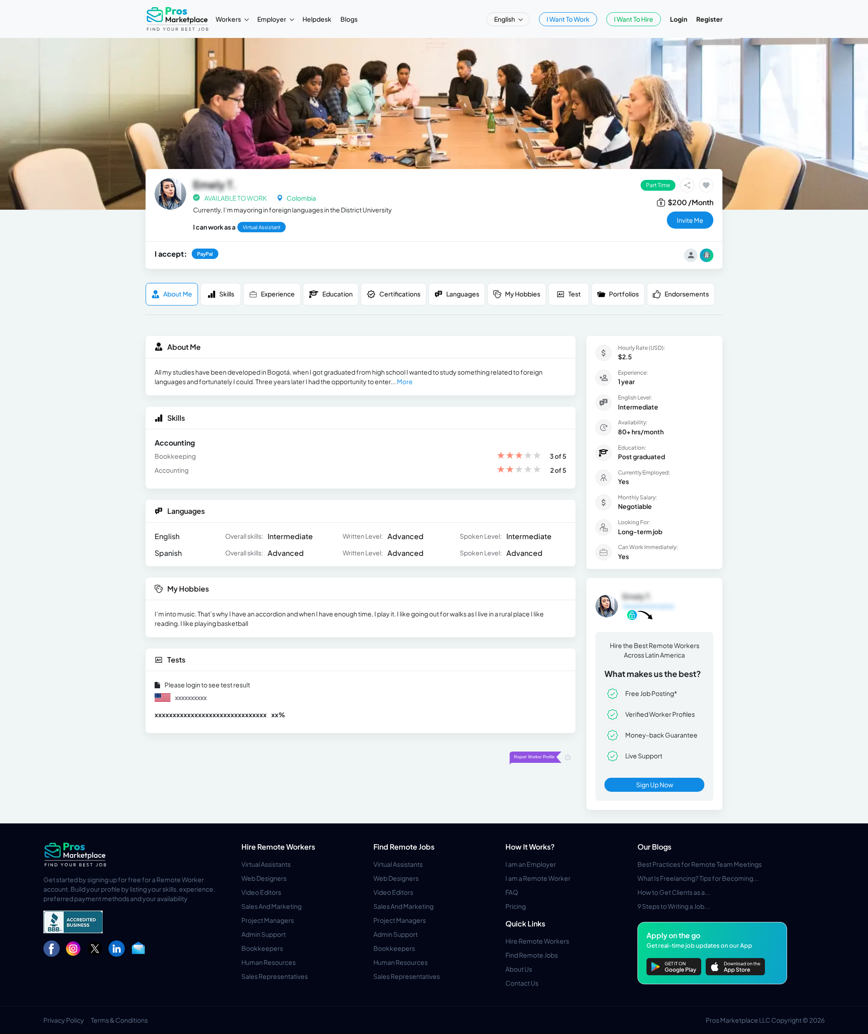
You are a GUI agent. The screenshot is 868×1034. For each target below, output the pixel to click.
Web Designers (264, 878)
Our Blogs (654, 846)
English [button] (505, 19)
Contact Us (521, 983)
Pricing (515, 906)
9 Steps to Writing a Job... (673, 906)
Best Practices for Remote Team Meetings (699, 864)
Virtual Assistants (266, 864)
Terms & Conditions (119, 1020)
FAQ (511, 892)
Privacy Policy (63, 1020)
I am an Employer (530, 864)
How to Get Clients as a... (673, 892)
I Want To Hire (633, 19)
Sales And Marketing (271, 906)
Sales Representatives (274, 976)
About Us (518, 969)
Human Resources (268, 962)
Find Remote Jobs (403, 846)
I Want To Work (568, 19)
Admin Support (263, 934)
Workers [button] (229, 19)
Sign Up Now (654, 784)
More (405, 381)
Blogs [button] (349, 19)
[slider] (519, 456)
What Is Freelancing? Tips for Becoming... (698, 878)
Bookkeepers (262, 948)
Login (678, 19)
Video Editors (261, 892)
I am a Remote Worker (538, 878)
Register (709, 19)
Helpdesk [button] (316, 19)
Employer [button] (272, 19)
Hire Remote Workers (278, 846)
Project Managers (267, 920)
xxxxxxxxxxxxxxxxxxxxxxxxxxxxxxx (211, 714)
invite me (690, 220)
